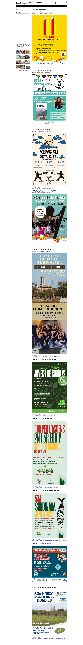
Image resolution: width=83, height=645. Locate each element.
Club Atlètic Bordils (39, 638)
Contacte (60, 6)
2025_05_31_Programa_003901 (42, 418)
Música (53, 356)
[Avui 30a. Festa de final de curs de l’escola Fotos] (27, 62)
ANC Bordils (38, 68)
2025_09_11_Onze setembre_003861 (43, 12)
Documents (42, 68)
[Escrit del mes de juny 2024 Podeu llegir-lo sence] (18, 67)
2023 (23, 18)
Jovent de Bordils (46, 415)
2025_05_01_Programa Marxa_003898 (44, 587)
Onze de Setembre (49, 68)
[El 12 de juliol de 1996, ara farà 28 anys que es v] (18, 62)
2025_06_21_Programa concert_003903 (44, 191)
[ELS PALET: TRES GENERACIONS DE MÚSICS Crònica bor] (27, 57)
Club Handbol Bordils (39, 487)
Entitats (44, 127)
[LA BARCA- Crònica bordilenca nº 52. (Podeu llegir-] (27, 67)
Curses (44, 638)
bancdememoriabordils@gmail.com (30, 643)
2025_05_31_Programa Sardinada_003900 (45, 490)
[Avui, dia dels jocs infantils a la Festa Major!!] (22, 52)
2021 (27, 18)
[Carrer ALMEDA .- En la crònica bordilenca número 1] (22, 62)
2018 (21, 19)
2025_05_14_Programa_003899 (42, 543)
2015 (27, 19)
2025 (19, 18)
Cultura (37, 127)
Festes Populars (53, 540)
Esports (41, 188)
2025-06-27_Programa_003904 (41, 130)
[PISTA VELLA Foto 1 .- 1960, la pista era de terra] (18, 52)
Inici (17, 6)
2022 (25, 18)
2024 (21, 18)
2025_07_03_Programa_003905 (42, 71)
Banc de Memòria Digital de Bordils (29, 2)
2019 (19, 19)
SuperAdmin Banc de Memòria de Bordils (45, 13)
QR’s (64, 6)
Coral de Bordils (38, 356)
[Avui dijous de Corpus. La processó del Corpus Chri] (22, 67)
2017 (23, 19)
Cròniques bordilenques (23, 6)
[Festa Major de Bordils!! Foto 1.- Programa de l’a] (27, 52)
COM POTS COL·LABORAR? (54, 6)
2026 (17, 18)
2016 (25, 19)
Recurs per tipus (59, 68)
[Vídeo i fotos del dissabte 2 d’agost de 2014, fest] (18, 57)
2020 (17, 19)
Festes (45, 68)
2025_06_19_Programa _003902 (42, 250)
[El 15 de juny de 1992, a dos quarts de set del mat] (22, 57)
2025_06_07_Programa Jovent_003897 (44, 359)
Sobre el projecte (32, 6)
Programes (54, 68)
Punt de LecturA (52, 127)
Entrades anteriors (35, 640)
